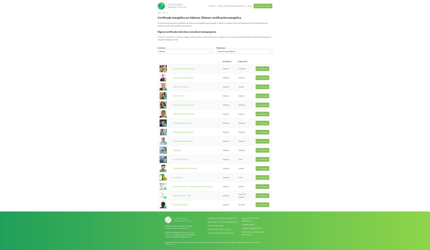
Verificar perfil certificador (220, 233)
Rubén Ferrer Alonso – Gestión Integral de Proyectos (193, 186)
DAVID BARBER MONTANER (185, 168)
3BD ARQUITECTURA (182, 195)
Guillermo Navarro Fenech (183, 141)
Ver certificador (262, 69)
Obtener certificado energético (222, 218)
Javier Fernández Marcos (182, 123)
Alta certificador (263, 6)
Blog (250, 6)
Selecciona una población (226, 51)
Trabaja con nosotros (252, 228)
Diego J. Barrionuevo (181, 87)
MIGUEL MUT (179, 96)
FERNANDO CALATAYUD (183, 114)
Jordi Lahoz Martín (180, 159)
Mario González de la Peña (183, 132)
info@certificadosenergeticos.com (177, 228)
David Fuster (178, 177)
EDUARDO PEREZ (180, 205)
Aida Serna (177, 150)
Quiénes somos (248, 225)
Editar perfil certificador (219, 229)
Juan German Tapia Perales (183, 78)
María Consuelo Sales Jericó (183, 105)
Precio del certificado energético (223, 222)
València (162, 51)
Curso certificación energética (231, 6)
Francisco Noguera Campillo (184, 69)
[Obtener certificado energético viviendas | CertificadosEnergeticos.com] (181, 219)
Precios (212, 6)
